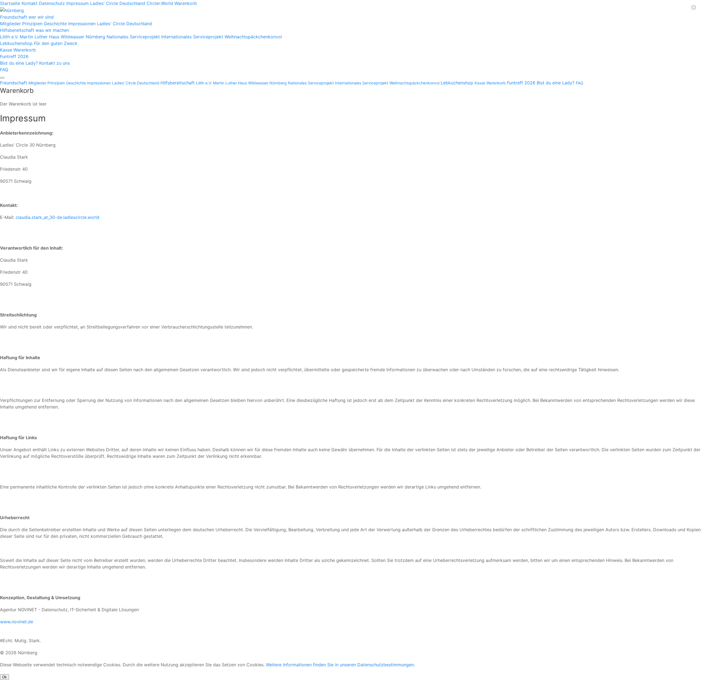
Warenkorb (185, 3)
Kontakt (30, 3)
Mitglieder (11, 23)
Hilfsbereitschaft (34, 30)
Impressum (78, 3)
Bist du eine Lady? (35, 63)
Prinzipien (33, 23)
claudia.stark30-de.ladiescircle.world (57, 217)
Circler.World (159, 3)
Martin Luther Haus (40, 36)
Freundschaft (27, 17)
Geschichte (56, 23)
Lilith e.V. (10, 36)
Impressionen (82, 23)
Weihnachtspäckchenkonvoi (253, 36)
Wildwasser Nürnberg (84, 36)
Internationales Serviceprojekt (193, 36)
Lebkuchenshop (38, 43)
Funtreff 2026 (14, 56)
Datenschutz (52, 3)
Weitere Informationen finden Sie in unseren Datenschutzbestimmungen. (340, 664)
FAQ (4, 69)
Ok (4, 677)
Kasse (6, 50)
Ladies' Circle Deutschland (117, 3)
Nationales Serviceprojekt (134, 36)
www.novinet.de (16, 621)
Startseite (10, 3)
